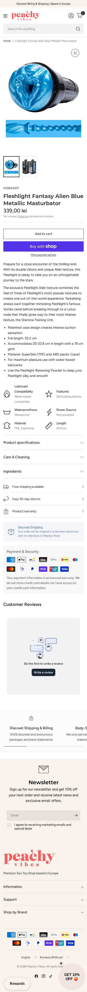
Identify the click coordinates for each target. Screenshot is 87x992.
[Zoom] (75, 53)
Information (12, 887)
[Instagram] (43, 976)
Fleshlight (11, 188)
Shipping (23, 216)
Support (10, 899)
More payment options (43, 254)
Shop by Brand (15, 912)
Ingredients (12, 471)
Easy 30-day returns (26, 499)
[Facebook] (36, 976)
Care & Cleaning (16, 457)
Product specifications (21, 442)
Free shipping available (28, 487)
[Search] (78, 29)
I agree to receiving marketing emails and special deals (42, 827)
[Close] (61, 963)
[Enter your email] (75, 815)
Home (7, 41)
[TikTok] (50, 976)
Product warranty (24, 511)
